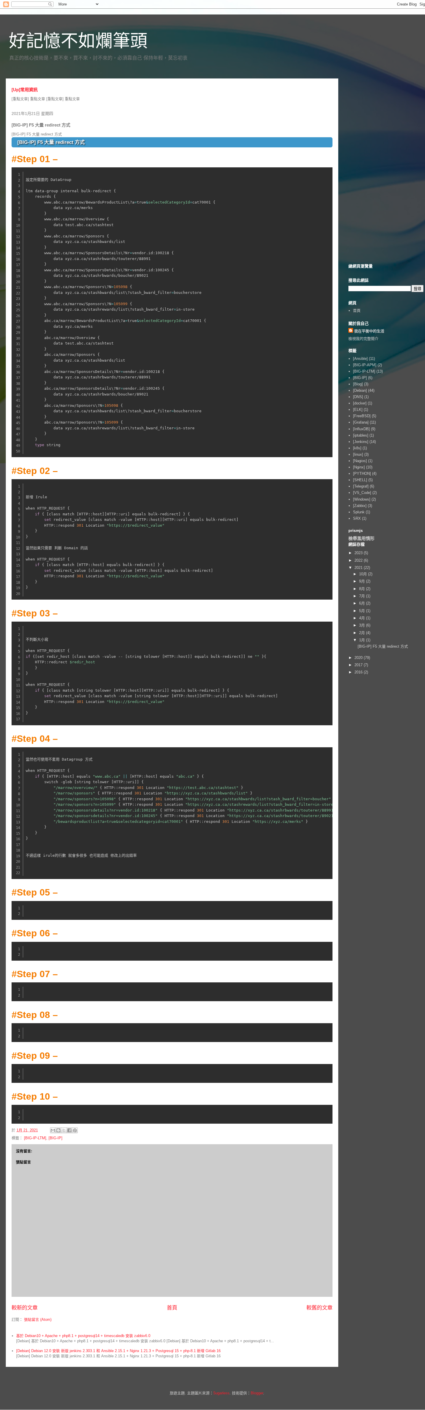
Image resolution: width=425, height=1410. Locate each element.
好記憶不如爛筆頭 (78, 41)
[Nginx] (359, 467)
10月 (363, 574)
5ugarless (221, 1393)
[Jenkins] (360, 442)
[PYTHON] (362, 473)
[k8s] (357, 448)
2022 (359, 560)
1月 (362, 640)
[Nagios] (360, 461)
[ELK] (358, 409)
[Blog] (358, 384)
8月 (362, 589)
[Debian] (360, 390)
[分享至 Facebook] (69, 1130)
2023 (359, 553)
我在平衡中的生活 (369, 331)
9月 (362, 581)
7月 (362, 596)
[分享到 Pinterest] (75, 1130)
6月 (362, 603)
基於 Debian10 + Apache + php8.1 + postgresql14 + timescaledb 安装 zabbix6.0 (83, 1336)
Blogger (257, 1393)
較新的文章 (25, 1308)
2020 (359, 657)
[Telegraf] (361, 486)
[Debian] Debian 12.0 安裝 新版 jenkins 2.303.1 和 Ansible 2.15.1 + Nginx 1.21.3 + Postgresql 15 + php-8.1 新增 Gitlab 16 (118, 1351)
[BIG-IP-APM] (364, 365)
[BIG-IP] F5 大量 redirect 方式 (383, 646)
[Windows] (361, 499)
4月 (362, 618)
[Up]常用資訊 (25, 89)
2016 (359, 672)
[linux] (358, 454)
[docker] (360, 403)
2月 (362, 633)
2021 (359, 567)
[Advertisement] (386, 170)
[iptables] (360, 435)
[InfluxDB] (361, 429)
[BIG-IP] (55, 1138)
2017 (359, 665)
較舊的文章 (319, 1308)
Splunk (359, 512)
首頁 (172, 1308)
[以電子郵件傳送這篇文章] (53, 1130)
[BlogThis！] (58, 1130)
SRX (357, 518)
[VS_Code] (362, 492)
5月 (362, 611)
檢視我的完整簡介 (363, 338)
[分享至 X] (64, 1130)
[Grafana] (361, 422)
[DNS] (358, 397)
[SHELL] (360, 480)
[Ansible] (360, 358)
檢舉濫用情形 (361, 538)
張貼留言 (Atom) (37, 1319)
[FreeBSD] (362, 416)
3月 (362, 625)
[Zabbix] (360, 505)
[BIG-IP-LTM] (35, 1138)
